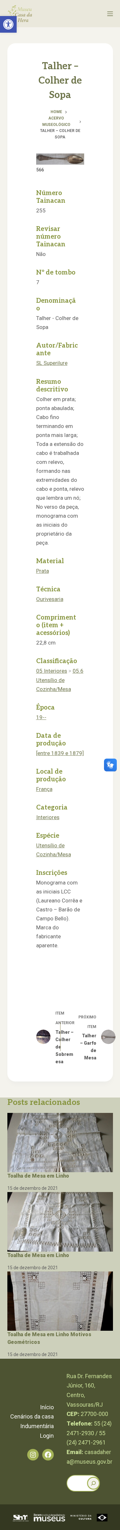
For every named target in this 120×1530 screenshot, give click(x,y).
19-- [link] (41, 717)
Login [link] (47, 1435)
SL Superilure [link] (52, 363)
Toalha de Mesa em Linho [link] (38, 1176)
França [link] (44, 789)
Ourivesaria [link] (49, 599)
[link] (8, 24)
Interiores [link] (48, 817)
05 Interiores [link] (51, 671)
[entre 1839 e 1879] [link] (60, 753)
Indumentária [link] (37, 1426)
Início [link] (47, 1407)
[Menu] (110, 14)
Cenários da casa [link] (32, 1416)
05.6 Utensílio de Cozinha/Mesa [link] (60, 680)
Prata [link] (42, 571)
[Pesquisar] (93, 1483)
